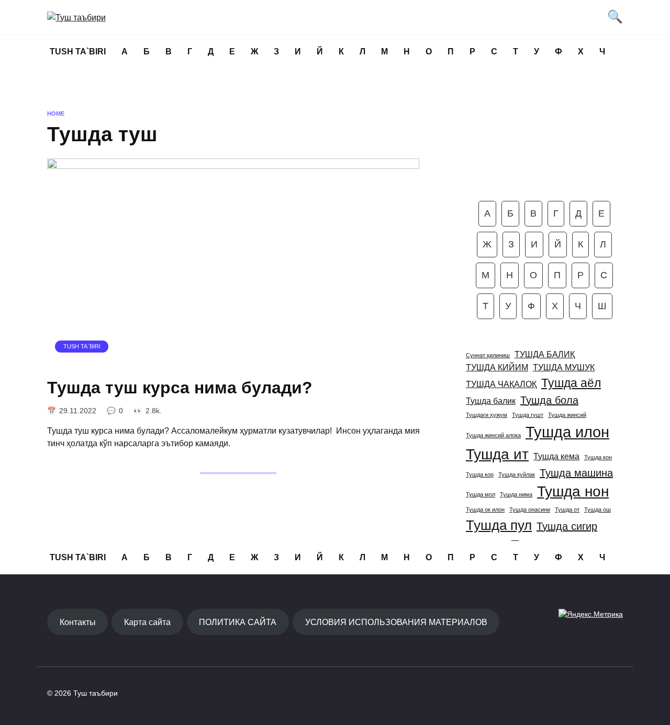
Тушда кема (556, 456)
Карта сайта (147, 622)
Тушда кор (480, 474)
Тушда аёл (571, 383)
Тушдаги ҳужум (486, 415)
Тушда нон (573, 491)
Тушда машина (576, 473)
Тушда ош (597, 509)
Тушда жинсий (567, 415)
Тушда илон (567, 431)
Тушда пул (499, 525)
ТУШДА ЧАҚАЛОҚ (501, 384)
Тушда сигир (567, 526)
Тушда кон (598, 457)
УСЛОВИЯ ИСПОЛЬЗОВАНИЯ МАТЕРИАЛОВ (396, 622)
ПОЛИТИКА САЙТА (237, 622)
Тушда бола (549, 400)
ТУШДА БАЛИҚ (545, 354)
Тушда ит (497, 454)
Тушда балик (491, 400)
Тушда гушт (527, 415)
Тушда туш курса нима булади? (179, 387)
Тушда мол (480, 494)
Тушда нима (516, 494)
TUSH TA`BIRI (78, 51)
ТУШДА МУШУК (564, 367)
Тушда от (567, 509)
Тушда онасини (529, 509)
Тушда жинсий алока (493, 435)
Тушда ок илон (485, 509)
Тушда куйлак (516, 474)
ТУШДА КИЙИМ (497, 367)
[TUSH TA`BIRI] (233, 361)
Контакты (78, 622)
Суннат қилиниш (488, 355)
